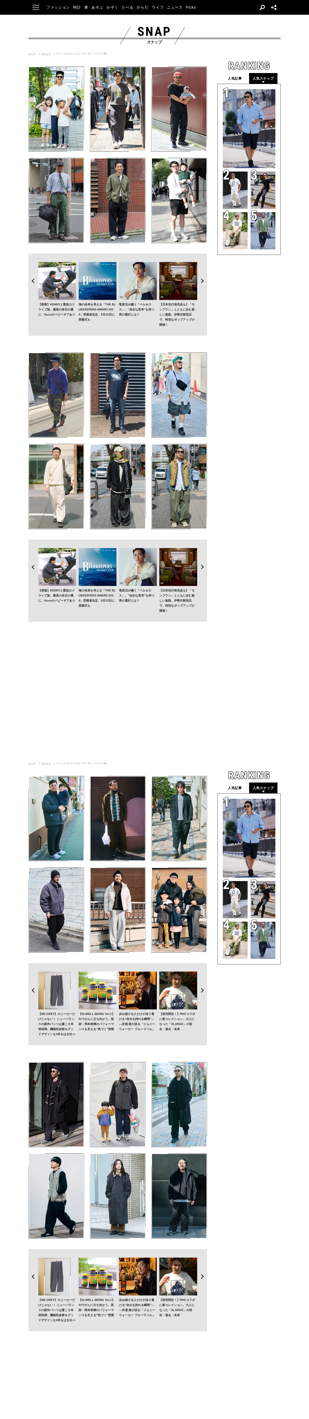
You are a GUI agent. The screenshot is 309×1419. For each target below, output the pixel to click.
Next (204, 281)
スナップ (46, 54)
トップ (32, 54)
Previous (32, 281)
